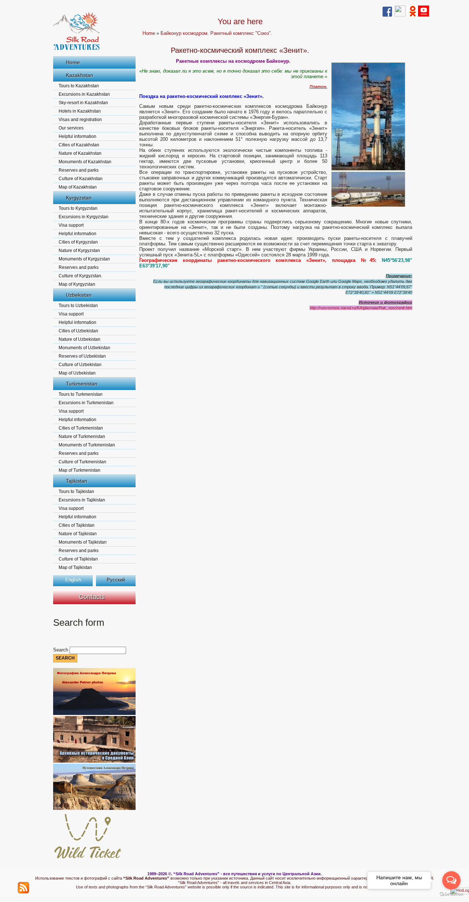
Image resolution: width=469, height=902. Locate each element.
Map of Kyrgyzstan (77, 284)
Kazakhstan (79, 75)
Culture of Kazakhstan (81, 178)
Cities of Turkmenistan (81, 428)
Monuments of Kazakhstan (85, 161)
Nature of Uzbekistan (79, 339)
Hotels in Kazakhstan (80, 111)
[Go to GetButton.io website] (451, 894)
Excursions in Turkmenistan (86, 402)
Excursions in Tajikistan (82, 500)
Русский (116, 580)
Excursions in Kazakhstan (84, 94)
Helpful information (77, 136)
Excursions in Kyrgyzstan (83, 216)
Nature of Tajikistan (78, 533)
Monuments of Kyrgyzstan (84, 259)
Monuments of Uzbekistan (84, 347)
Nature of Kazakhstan (80, 153)
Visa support (71, 225)
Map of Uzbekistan (77, 373)
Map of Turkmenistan (79, 470)
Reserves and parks (79, 170)
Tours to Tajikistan (76, 491)
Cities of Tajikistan (77, 525)
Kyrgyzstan (79, 198)
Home (73, 62)
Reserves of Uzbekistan (82, 356)
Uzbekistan (79, 295)
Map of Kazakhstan (78, 187)
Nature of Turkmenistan (82, 436)
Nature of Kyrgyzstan (79, 250)
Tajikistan (76, 481)
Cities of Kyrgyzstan (78, 242)
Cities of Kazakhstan (79, 144)
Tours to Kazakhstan (79, 85)
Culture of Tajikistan (78, 559)
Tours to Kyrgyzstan (78, 208)
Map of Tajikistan (75, 567)
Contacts (92, 596)
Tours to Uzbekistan (78, 305)
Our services (71, 128)
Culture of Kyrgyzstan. (80, 275)
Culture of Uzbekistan (80, 364)
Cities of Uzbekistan (78, 330)
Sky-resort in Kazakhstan (83, 102)
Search (61, 650)
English (73, 580)
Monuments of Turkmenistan (87, 445)
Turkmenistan (81, 384)
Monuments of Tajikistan (83, 542)
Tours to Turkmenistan (81, 394)
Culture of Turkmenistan (82, 461)
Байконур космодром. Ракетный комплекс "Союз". (216, 33)
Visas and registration (80, 119)
